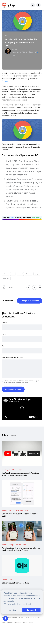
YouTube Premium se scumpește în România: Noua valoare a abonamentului (20, 474)
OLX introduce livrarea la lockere (15, 583)
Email (4, 334)
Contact (37, 617)
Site (3, 346)
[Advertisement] (22, 245)
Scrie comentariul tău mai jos (12, 358)
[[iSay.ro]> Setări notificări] (5, 618)
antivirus (5, 274)
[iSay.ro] (8, 5)
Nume (4, 323)
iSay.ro (11, 218)
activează (36, 218)
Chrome (5, 81)
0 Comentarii (7, 300)
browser (20, 274)
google (37, 274)
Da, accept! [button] (31, 610)
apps (12, 274)
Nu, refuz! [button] (12, 610)
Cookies (28, 617)
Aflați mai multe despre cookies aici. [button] (18, 604)
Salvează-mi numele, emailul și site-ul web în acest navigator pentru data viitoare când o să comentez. (21, 382)
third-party (6, 278)
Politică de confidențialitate (12, 617)
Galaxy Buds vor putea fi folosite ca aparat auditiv (19, 515)
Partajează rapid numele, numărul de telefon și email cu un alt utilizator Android (21, 549)
